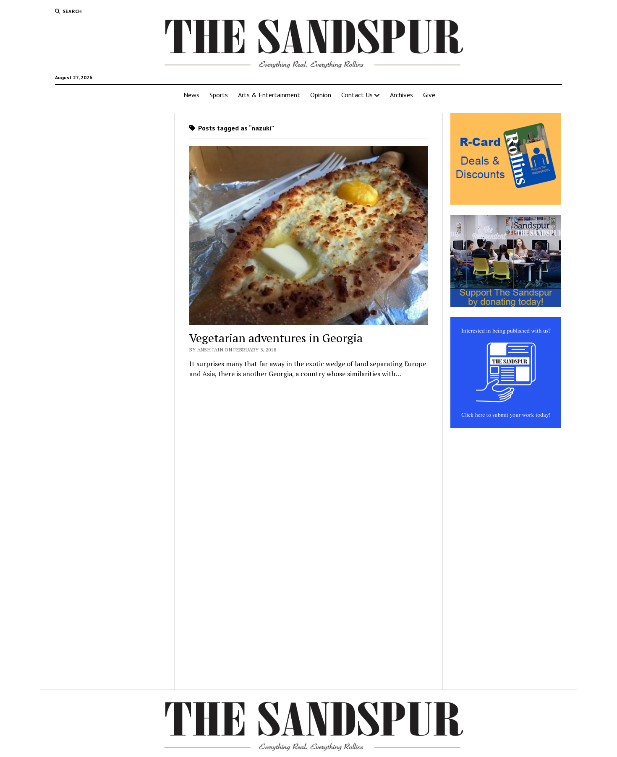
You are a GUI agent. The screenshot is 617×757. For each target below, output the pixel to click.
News (191, 95)
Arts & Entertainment (269, 95)
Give (429, 95)
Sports (218, 95)
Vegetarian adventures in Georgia (276, 338)
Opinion (320, 95)
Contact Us (357, 95)
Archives (401, 95)
